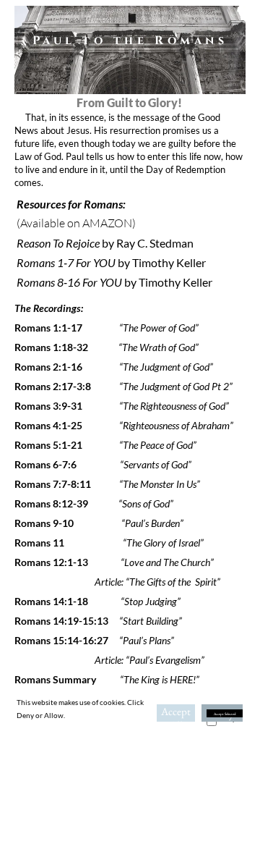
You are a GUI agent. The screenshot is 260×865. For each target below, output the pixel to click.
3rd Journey (99, 751)
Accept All (176, 713)
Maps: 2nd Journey (100, 736)
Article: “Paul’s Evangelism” (110, 660)
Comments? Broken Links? (130, 811)
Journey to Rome (109, 766)
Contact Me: (130, 787)
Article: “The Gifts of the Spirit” (118, 581)
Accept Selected (225, 714)
